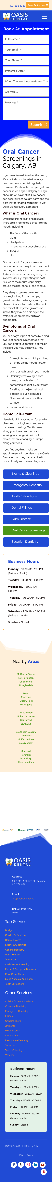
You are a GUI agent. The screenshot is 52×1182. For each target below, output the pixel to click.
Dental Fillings (22, 507)
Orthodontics (12, 1035)
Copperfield (25, 681)
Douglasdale (26, 685)
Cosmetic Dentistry (15, 1006)
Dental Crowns (13, 939)
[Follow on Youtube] (43, 1165)
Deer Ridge (26, 758)
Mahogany (26, 704)
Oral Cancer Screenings (28, 530)
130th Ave (26, 723)
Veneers (9, 1054)
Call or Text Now (22, 909)
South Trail (26, 719)
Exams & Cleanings (25, 473)
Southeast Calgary (26, 731)
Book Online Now (36, 5)
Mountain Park (26, 762)
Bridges (9, 930)
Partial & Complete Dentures (20, 969)
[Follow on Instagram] (28, 1165)
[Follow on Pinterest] (44, 1172)
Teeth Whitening (13, 1050)
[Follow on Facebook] (14, 1165)
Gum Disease (21, 519)
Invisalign (10, 959)
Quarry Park (26, 700)
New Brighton (26, 677)
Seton (26, 693)
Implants (10, 1025)
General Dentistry (14, 949)
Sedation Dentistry (25, 541)
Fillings (9, 1015)
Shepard (26, 751)
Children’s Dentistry (15, 935)
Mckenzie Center (26, 716)
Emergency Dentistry (27, 485)
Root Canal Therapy (16, 974)
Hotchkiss (26, 754)
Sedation (10, 1045)
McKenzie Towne (26, 674)
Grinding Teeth (13, 1020)
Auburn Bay (25, 712)
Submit (36, 124)
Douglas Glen (26, 742)
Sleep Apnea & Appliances (19, 978)
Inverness (26, 735)
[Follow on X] (21, 1165)
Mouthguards (12, 1030)
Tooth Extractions (24, 496)
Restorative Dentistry (16, 1040)
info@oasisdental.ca (23, 898)
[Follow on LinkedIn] (35, 1165)
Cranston (26, 697)
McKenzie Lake (26, 739)
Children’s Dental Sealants (19, 1001)
